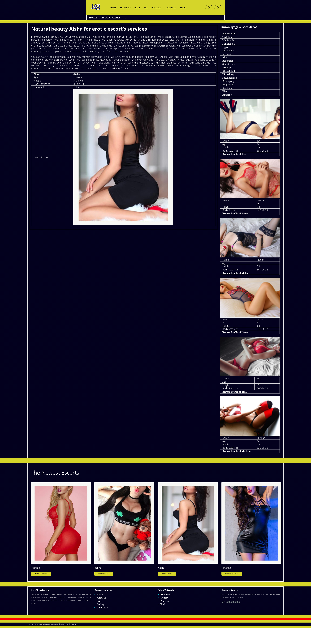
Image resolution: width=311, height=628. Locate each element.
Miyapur (226, 54)
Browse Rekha (103, 573)
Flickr (163, 604)
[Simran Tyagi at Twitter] (211, 7)
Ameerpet (227, 94)
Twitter (164, 597)
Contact (171, 7)
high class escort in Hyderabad (152, 45)
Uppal (225, 47)
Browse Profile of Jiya (234, 154)
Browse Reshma (41, 573)
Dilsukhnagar (229, 74)
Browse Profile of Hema (235, 332)
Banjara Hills (229, 33)
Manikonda (228, 40)
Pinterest (164, 601)
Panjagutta (227, 84)
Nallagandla (228, 43)
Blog (183, 7)
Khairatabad (228, 71)
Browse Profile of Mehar (235, 273)
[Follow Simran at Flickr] (216, 7)
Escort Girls (110, 17)
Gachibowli (228, 36)
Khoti (225, 91)
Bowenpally (228, 81)
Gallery (100, 604)
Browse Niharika (231, 573)
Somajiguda (228, 64)
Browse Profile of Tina (234, 391)
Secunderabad (229, 77)
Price (137, 7)
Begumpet (227, 60)
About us (125, 7)
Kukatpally (228, 50)
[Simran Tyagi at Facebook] (207, 7)
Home (113, 7)
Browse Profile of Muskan (236, 451)
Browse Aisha (167, 573)
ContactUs (102, 607)
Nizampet (227, 67)
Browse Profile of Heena (235, 213)
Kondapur (227, 88)
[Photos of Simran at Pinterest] (220, 7)
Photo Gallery (153, 7)
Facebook (165, 594)
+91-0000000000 (230, 602)
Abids (225, 57)
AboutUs (101, 597)
